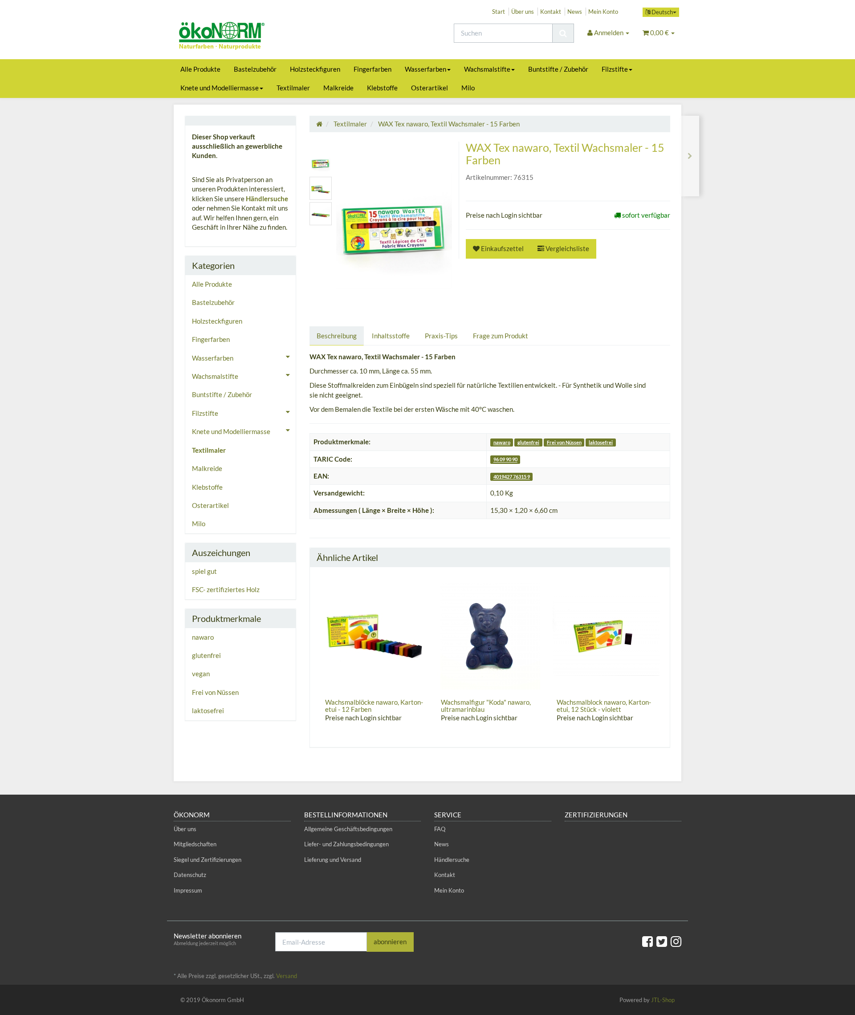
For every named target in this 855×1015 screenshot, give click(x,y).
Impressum (188, 890)
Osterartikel (429, 88)
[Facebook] (647, 941)
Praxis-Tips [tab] (441, 336)
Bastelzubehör (255, 69)
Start (498, 11)
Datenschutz (190, 874)
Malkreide (338, 88)
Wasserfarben (425, 69)
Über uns (522, 11)
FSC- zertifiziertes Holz (226, 589)
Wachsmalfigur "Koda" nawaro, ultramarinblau (486, 706)
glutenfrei (528, 442)
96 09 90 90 (505, 460)
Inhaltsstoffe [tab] (391, 336)
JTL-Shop (663, 999)
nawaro (501, 442)
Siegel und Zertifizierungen (207, 859)
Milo (468, 88)
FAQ (439, 828)
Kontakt (550, 11)
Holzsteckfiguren (315, 69)
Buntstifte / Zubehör (558, 69)
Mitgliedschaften (195, 844)
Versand (286, 975)
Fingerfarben (372, 69)
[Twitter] (661, 941)
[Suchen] (563, 33)
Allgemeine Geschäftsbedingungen (348, 828)
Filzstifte (615, 69)
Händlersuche (267, 199)
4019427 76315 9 (511, 476)
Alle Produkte (200, 69)
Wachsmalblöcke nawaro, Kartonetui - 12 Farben (374, 706)
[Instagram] (676, 941)
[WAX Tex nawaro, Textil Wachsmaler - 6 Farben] (690, 156)
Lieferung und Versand (332, 859)
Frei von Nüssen (564, 442)
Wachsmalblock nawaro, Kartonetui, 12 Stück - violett (604, 706)
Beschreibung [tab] (337, 336)
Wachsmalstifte (487, 69)
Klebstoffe (382, 88)
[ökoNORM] (254, 37)
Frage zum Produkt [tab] (500, 336)
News (574, 11)
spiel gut (204, 571)
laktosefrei (601, 442)
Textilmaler (293, 88)
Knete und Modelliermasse (219, 88)
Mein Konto (603, 11)
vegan (201, 674)
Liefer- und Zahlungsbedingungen (346, 844)
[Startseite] (319, 124)
